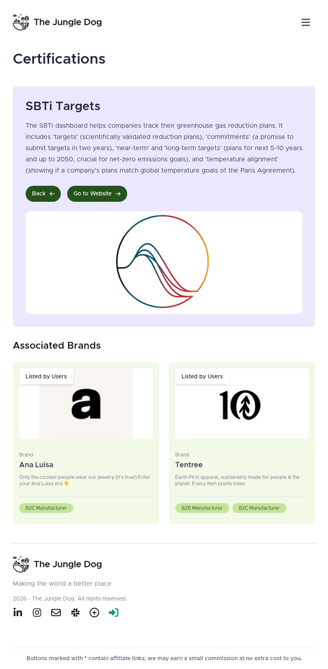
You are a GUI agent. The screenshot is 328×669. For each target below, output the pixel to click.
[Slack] (75, 612)
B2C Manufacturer (46, 508)
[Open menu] (305, 22)
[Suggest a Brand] (94, 612)
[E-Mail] (56, 612)
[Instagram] (36, 612)
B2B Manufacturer (202, 508)
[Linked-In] (17, 612)
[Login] (113, 612)
